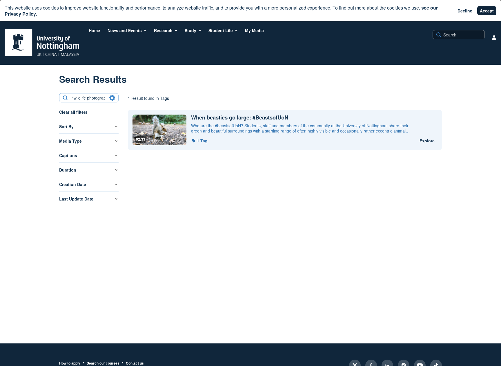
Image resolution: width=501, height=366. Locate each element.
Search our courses (103, 363)
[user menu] (494, 37)
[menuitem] (94, 30)
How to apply (69, 363)
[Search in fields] (112, 97)
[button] (199, 140)
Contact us (135, 363)
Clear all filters (73, 112)
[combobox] (88, 98)
